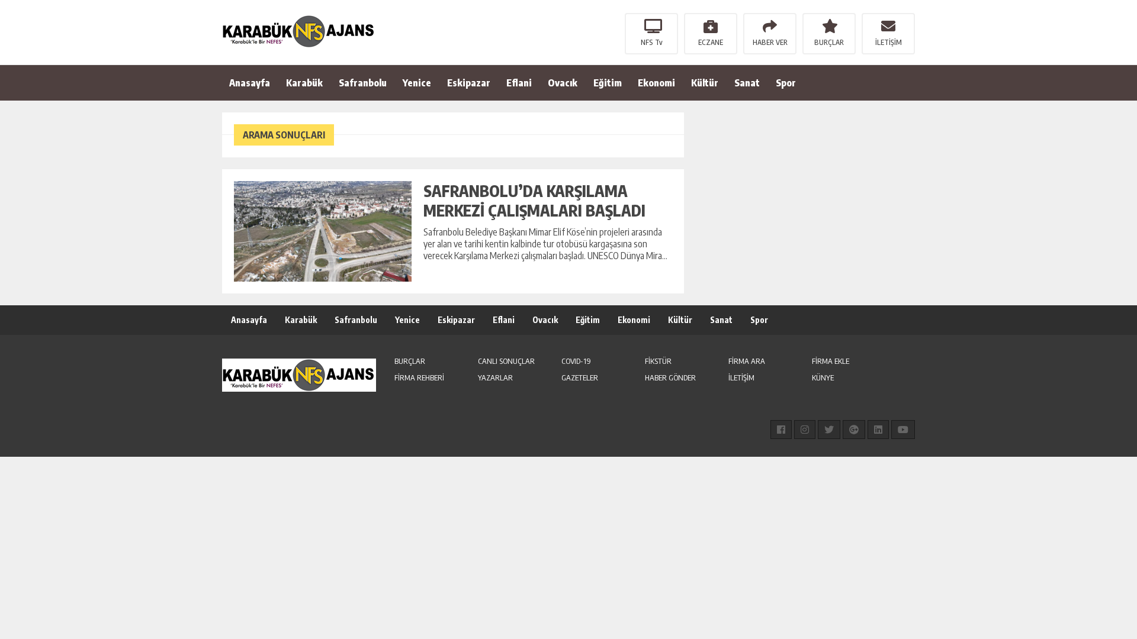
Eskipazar (468, 83)
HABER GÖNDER (670, 377)
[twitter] (829, 429)
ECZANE (710, 42)
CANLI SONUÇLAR (506, 361)
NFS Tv (652, 42)
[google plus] (854, 429)
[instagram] (804, 429)
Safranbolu (363, 83)
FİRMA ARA (746, 361)
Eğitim (607, 83)
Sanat (747, 83)
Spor (786, 83)
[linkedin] (878, 429)
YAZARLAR (495, 377)
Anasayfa (249, 83)
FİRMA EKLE (830, 361)
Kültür (704, 83)
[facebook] (781, 429)
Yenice (417, 83)
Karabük (304, 83)
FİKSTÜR (658, 361)
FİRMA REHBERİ (419, 377)
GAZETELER (579, 377)
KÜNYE (823, 377)
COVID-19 (576, 361)
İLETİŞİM (888, 42)
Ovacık (562, 83)
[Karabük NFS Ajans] (299, 31)
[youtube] (903, 429)
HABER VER (770, 42)
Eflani (519, 83)
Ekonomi (656, 83)
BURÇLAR (829, 42)
